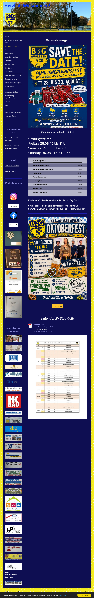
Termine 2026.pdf (40, 329)
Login (87, 592)
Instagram (13, 206)
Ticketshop (58, 306)
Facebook (13, 225)
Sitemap (20, 592)
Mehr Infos (62, 595)
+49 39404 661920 (12, 166)
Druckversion (11, 592)
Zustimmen (84, 595)
